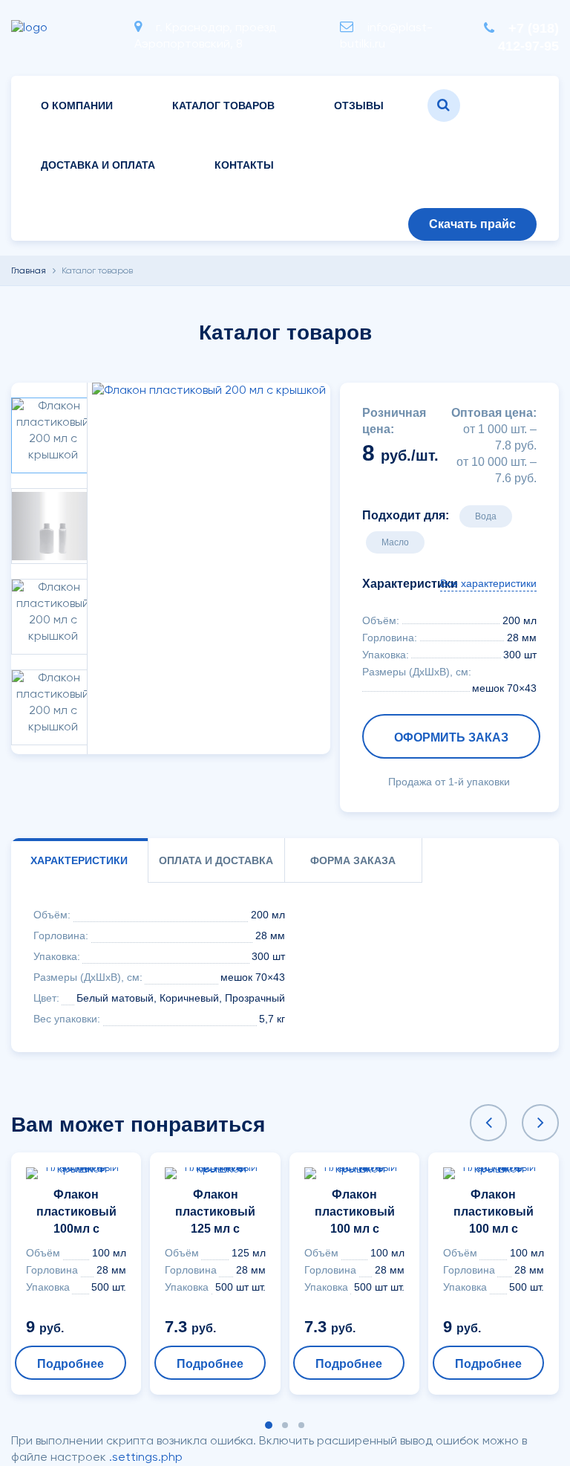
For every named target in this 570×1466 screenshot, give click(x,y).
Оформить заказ (451, 737)
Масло (395, 542)
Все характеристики (488, 583)
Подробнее (70, 1364)
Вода (486, 516)
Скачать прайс (472, 224)
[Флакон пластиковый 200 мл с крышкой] (209, 391)
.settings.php (146, 1458)
